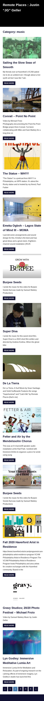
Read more (9, 83)
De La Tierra (11, 383)
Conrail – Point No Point (19, 116)
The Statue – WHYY (16, 173)
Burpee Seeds (12, 282)
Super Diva (10, 331)
